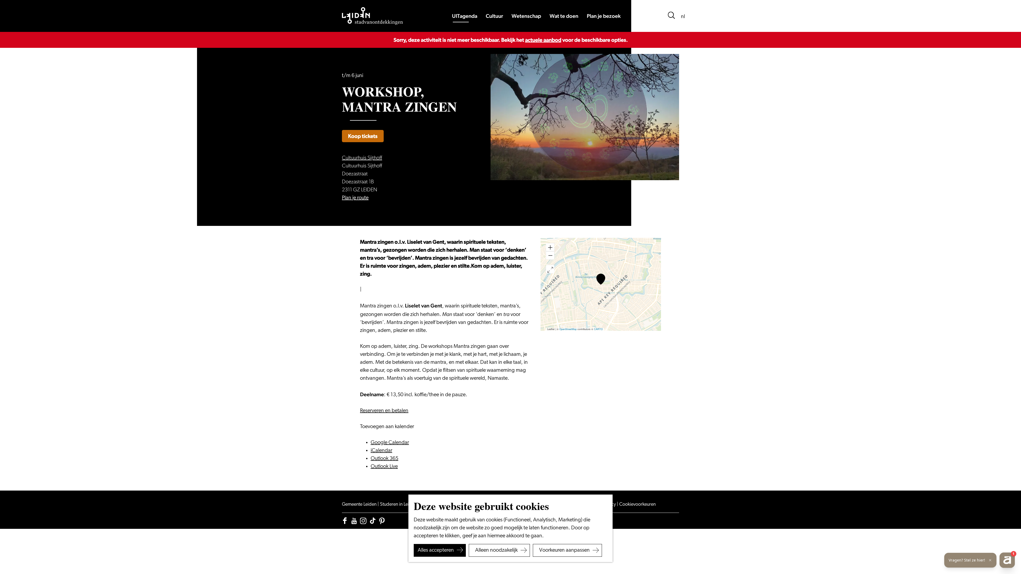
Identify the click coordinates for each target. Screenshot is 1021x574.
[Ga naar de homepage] (372, 16)
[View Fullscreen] (550, 269)
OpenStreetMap (568, 329)
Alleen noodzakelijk (496, 550)
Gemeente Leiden (360, 504)
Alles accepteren (436, 550)
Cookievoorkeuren (637, 504)
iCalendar (381, 450)
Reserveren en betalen (384, 410)
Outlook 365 (384, 458)
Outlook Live (384, 466)
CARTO (598, 329)
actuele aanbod (543, 40)
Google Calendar (390, 442)
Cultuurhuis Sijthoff (362, 158)
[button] (600, 279)
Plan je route (355, 198)
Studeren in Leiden (399, 504)
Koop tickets (363, 136)
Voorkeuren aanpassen (564, 550)
